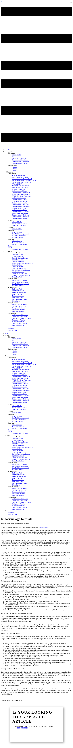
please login (44, 527)
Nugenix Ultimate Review (20, 258)
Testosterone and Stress (19, 198)
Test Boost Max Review (19, 273)
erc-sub (14, 168)
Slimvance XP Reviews (19, 306)
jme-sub (14, 354)
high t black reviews (18, 272)
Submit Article (12, 330)
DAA (14, 156)
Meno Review (16, 301)
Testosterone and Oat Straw (20, 217)
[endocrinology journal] (1, 2)
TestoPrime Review (18, 261)
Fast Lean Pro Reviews (19, 311)
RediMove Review (18, 289)
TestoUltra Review (17, 266)
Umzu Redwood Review (19, 299)
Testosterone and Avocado (20, 163)
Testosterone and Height (19, 201)
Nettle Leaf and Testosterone (20, 161)
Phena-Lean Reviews (18, 309)
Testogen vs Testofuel (18, 320)
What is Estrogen (17, 241)
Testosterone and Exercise (20, 199)
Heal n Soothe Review (19, 292)
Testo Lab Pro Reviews (19, 268)
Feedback (11, 328)
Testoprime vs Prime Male (20, 315)
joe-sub (14, 167)
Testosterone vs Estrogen (19, 191)
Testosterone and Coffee (19, 210)
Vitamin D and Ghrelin (19, 225)
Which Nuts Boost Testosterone (21, 196)
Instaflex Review (17, 294)
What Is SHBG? (17, 184)
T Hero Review (17, 265)
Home (6, 333)
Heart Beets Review (18, 297)
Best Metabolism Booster (19, 223)
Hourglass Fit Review (18, 308)
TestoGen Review (17, 256)
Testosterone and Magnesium (21, 192)
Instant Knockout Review (20, 304)
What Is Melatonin (17, 232)
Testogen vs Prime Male (19, 316)
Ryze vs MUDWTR (18, 325)
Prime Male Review (18, 260)
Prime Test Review (18, 277)
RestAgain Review (18, 285)
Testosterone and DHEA (19, 218)
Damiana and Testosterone (20, 160)
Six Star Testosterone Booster (21, 270)
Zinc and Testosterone (18, 189)
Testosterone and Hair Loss (20, 204)
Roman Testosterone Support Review (23, 263)
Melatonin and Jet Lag (19, 235)
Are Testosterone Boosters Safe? (22, 179)
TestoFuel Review (17, 254)
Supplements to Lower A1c (20, 249)
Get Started (23, 728)
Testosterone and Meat (19, 208)
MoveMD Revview (18, 296)
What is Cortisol (17, 229)
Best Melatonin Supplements (20, 234)
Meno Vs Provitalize (18, 322)
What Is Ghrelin (17, 222)
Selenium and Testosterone (20, 187)
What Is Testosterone (18, 175)
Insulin (10, 248)
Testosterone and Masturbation (21, 206)
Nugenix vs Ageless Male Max (21, 318)
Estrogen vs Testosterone (19, 244)
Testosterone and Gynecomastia (21, 211)
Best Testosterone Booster (20, 177)
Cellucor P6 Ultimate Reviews (21, 275)
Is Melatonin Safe (17, 237)
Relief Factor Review (18, 291)
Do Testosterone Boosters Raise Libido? (24, 180)
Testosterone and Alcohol (19, 203)
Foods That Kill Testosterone (21, 194)
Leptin (10, 246)
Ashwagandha (16, 155)
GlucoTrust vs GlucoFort (19, 323)
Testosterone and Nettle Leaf (20, 215)
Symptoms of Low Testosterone (21, 182)
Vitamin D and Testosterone (20, 186)
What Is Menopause (18, 242)
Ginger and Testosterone (19, 158)
